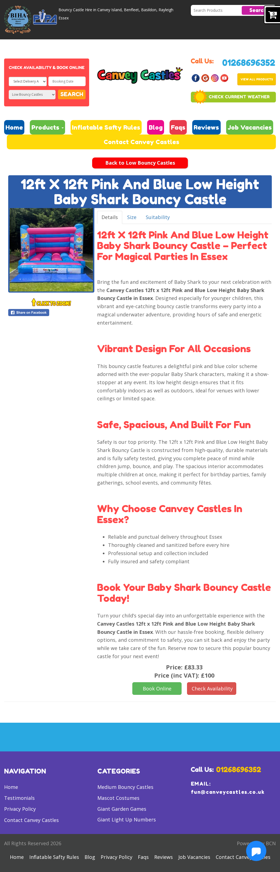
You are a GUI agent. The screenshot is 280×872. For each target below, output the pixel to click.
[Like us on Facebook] (195, 77)
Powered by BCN (256, 843)
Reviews (206, 127)
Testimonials (19, 798)
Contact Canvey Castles (141, 141)
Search (257, 10)
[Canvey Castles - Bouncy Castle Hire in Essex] (139, 75)
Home (14, 127)
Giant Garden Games (121, 809)
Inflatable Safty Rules (106, 127)
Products (46, 127)
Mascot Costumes (118, 798)
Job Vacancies (250, 127)
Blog (156, 127)
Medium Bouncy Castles (125, 787)
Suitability (158, 217)
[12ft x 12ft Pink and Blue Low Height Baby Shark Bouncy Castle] (51, 249)
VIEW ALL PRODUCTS (257, 79)
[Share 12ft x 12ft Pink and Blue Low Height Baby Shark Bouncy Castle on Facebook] (51, 312)
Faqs (178, 127)
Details (109, 217)
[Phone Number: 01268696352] (249, 62)
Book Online (157, 688)
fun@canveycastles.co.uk (228, 792)
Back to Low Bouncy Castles (140, 162)
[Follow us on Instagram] (215, 77)
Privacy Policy (20, 809)
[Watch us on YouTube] (224, 77)
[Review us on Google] (205, 77)
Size (131, 217)
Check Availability (212, 688)
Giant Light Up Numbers (126, 819)
